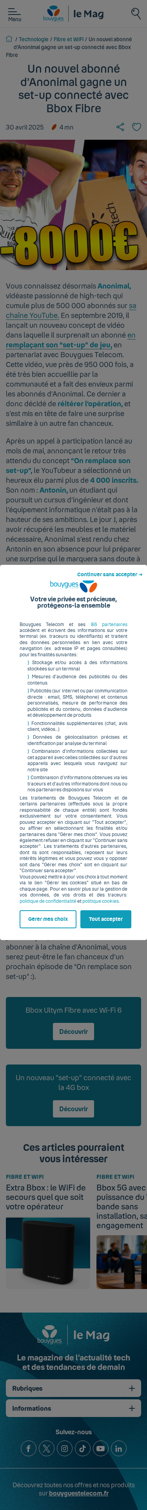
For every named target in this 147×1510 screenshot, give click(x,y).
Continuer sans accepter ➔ (110, 574)
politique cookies (100, 901)
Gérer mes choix (48, 919)
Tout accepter (106, 919)
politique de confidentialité (48, 901)
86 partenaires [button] (109, 624)
